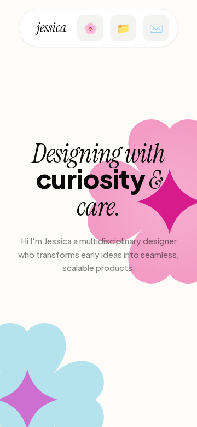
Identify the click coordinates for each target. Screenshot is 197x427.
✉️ (156, 27)
